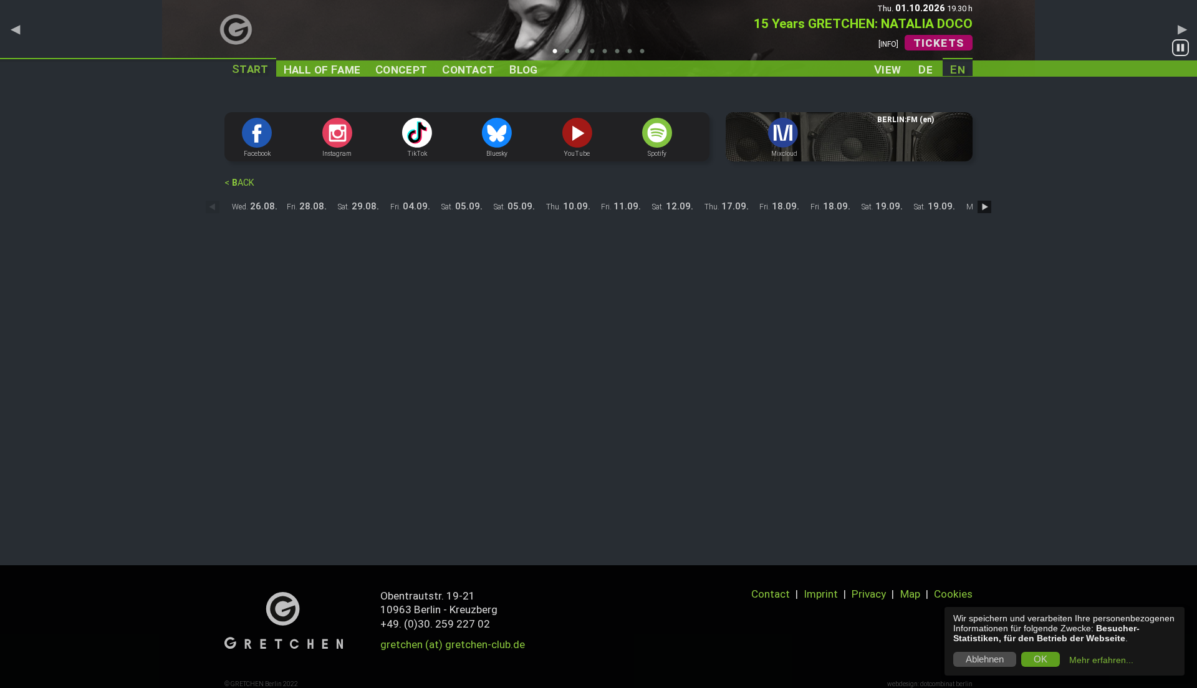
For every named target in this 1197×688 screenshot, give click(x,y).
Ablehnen (985, 659)
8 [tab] (645, 54)
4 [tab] (595, 54)
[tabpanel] (598, 38)
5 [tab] (607, 54)
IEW (887, 69)
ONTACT (468, 69)
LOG (523, 69)
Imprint (821, 594)
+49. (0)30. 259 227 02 (435, 624)
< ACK (239, 183)
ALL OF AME (322, 69)
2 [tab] (570, 54)
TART (250, 69)
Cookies (953, 594)
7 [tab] (632, 54)
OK (1040, 659)
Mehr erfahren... (1101, 660)
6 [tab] (620, 54)
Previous (15, 28)
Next (1182, 28)
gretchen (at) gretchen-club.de (452, 644)
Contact (770, 594)
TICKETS (938, 43)
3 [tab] (583, 54)
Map (910, 594)
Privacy (869, 594)
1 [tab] (558, 54)
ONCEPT (401, 69)
